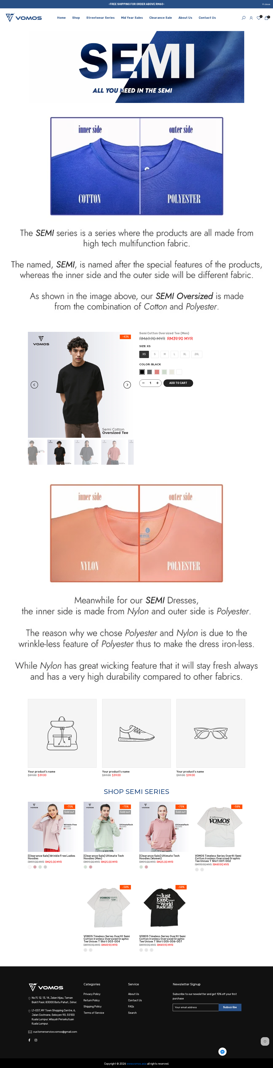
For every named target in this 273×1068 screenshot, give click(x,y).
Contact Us (207, 18)
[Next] (127, 385)
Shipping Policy (93, 1006)
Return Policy (92, 1000)
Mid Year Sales (132, 18)
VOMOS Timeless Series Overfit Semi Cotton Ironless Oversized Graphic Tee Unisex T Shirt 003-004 (107, 939)
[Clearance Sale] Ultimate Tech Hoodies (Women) (159, 857)
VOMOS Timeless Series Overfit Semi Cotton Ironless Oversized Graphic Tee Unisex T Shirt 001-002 (218, 858)
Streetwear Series (100, 18)
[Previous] (34, 385)
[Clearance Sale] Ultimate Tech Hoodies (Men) (104, 857)
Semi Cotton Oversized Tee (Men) (164, 333)
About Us (185, 18)
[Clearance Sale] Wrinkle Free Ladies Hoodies (51, 857)
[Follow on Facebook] (29, 1040)
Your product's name (41, 771)
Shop (76, 18)
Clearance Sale (160, 18)
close (7, 4)
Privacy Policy (92, 994)
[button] (222, 1052)
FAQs (131, 1006)
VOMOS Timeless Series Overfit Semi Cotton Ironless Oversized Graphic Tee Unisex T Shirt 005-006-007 (162, 939)
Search (132, 1012)
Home (61, 18)
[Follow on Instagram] (36, 1040)
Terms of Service (94, 1012)
